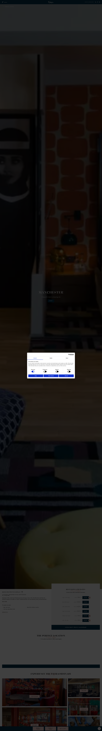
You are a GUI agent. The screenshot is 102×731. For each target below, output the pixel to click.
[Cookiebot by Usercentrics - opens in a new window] (69, 354)
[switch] (45, 371)
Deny (36, 375)
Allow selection (51, 375)
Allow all (66, 375)
